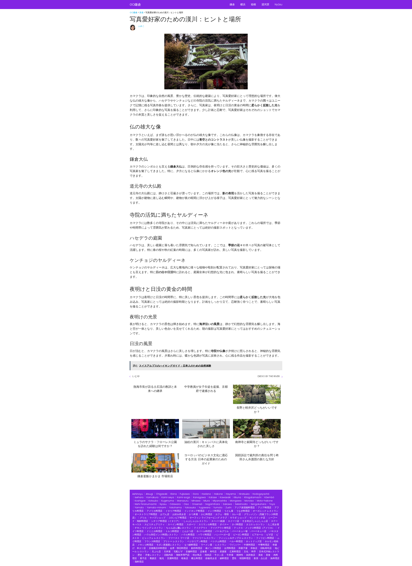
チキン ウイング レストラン (149, 527)
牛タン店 (219, 554)
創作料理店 (196, 548)
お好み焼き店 (179, 514)
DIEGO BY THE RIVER (269, 376)
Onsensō (197, 504)
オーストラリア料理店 (146, 514)
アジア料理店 (264, 507)
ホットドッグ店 (254, 541)
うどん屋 (228, 510)
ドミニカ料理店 (154, 531)
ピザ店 (269, 534)
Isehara (139, 497)
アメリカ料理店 (154, 510)
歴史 (140, 554)
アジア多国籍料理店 (244, 507)
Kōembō (269, 497)
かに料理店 (206, 514)
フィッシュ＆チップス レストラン (236, 538)
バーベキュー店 (258, 531)
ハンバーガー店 (222, 534)
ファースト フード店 (178, 538)
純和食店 (250, 554)
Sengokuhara (258, 504)
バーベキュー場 (240, 531)
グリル (143, 517)
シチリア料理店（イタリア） (165, 521)
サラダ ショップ (238, 517)
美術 (260, 554)
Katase (213, 497)
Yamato (139, 507)
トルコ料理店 (172, 531)
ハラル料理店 (188, 534)
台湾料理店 (229, 548)
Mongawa (235, 500)
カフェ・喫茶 (222, 514)
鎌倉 (232, 4)
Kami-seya (167, 497)
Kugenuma (167, 500)
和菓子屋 (243, 548)
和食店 (254, 548)
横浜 (242, 4)
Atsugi (149, 494)
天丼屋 (167, 551)
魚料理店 (274, 558)
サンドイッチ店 (257, 517)
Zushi (228, 507)
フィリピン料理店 (265, 538)
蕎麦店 (153, 558)
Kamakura (152, 497)
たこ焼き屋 (273, 524)
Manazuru (182, 500)
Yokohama (175, 507)
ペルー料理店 (236, 541)
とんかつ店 (187, 531)
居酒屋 (223, 551)
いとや (136, 376)
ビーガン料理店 (241, 534)
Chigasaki (161, 494)
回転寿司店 (266, 548)
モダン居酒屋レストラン (168, 544)
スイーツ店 (233, 521)
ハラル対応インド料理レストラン (161, 534)
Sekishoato (241, 504)
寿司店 (213, 551)
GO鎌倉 (135, 4)
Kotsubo (153, 500)
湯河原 (265, 4)
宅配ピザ (178, 551)
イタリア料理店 (173, 510)
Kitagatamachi (252, 497)
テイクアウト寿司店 (221, 527)
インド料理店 (214, 510)
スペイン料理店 (175, 524)
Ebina (173, 494)
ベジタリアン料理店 (197, 541)
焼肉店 (208, 554)
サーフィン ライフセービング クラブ (208, 517)
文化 (246, 551)
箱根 (253, 4)
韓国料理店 (245, 558)
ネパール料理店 (204, 531)
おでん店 (164, 514)
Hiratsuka (244, 494)
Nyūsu (278, 4)
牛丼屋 (230, 554)
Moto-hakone (265, 500)
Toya (272, 504)
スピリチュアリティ (154, 524)
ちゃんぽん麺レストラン (178, 527)
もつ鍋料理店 (191, 544)
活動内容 (168, 554)
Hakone (218, 494)
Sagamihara (212, 504)
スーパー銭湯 (218, 521)
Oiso (186, 504)
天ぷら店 (156, 551)
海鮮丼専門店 (183, 554)
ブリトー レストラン (173, 541)
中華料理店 (263, 544)
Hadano (206, 494)
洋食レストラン (153, 554)
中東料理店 (249, 544)
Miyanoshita (220, 500)
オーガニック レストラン (265, 510)
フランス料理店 (152, 541)
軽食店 (184, 558)
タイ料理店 (237, 524)
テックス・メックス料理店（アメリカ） (254, 527)
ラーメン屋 (206, 544)
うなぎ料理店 (243, 510)
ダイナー (224, 524)
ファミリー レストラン (203, 538)
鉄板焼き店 (211, 558)
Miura (206, 500)
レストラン (220, 544)
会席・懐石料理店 (179, 548)
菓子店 (143, 558)
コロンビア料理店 (178, 517)
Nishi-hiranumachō (146, 504)
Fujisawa (185, 494)
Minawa (196, 500)
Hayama (231, 494)
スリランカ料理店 (208, 524)
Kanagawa (199, 497)
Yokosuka (190, 507)
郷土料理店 (196, 558)
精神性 (239, 554)
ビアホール (257, 534)
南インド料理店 (213, 548)
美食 (268, 554)
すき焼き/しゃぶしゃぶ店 (255, 521)
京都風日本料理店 (158, 548)
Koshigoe (140, 500)
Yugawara (204, 507)
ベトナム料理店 (218, 541)
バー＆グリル (222, 531)
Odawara (175, 504)
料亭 (253, 551)
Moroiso (249, 500)
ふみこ (141, 26)
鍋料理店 (224, 558)
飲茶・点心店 (260, 558)
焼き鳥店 (197, 554)
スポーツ (191, 524)
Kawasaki (225, 497)
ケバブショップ (157, 517)
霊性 (234, 558)
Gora (196, 494)
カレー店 (236, 514)
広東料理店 (235, 551)
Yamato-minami (156, 507)
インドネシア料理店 (194, 510)
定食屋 (203, 551)
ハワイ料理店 (204, 534)
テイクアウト (200, 527)
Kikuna (237, 497)
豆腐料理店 (172, 558)
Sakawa (227, 504)
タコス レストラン (255, 524)
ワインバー (235, 544)
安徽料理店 (191, 551)
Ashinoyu (137, 494)
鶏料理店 (139, 561)
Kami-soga (183, 497)
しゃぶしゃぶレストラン (195, 521)
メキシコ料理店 (145, 544)
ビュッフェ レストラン (153, 538)
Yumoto (217, 507)
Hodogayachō (261, 494)
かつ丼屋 (193, 514)
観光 (161, 558)
